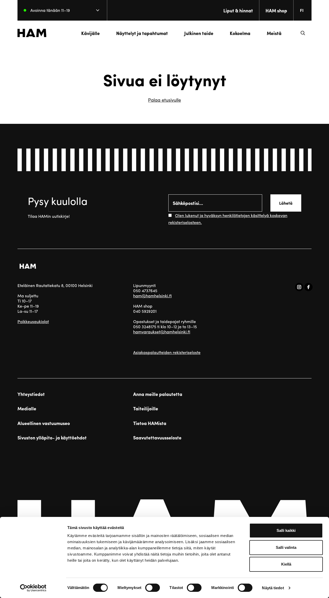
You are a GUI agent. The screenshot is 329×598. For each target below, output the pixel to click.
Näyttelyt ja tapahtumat (142, 33)
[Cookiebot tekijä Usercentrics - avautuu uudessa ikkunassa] (33, 588)
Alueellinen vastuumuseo (43, 423)
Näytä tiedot (273, 588)
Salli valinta (286, 547)
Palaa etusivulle (164, 100)
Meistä (274, 33)
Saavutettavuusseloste (157, 437)
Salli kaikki (286, 530)
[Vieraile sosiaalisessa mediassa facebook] (308, 287)
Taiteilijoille (145, 408)
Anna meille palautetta (157, 394)
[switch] (152, 588)
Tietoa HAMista (149, 423)
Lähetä (286, 203)
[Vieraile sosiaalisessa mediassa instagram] (299, 287)
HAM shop (276, 10)
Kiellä (286, 564)
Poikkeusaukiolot (33, 321)
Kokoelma (240, 33)
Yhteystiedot (31, 394)
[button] (303, 33)
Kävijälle (90, 33)
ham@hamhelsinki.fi (152, 296)
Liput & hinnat (238, 10)
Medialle (26, 408)
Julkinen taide (198, 33)
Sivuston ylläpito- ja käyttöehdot (52, 437)
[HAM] (31, 33)
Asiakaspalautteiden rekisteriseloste (166, 352)
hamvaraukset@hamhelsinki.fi (161, 332)
